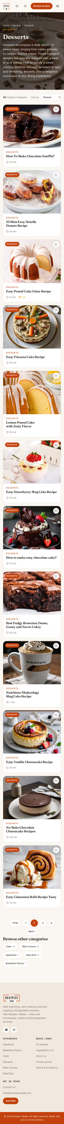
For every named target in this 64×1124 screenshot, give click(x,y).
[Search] (17, 6)
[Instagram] (14, 1030)
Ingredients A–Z (45, 1050)
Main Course (30, 946)
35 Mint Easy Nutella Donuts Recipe (21, 223)
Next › (32, 931)
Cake (10, 946)
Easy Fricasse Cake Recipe (25, 357)
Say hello (11, 1100)
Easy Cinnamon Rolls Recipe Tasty (31, 897)
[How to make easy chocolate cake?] (32, 527)
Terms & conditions (47, 1067)
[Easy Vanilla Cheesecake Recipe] (32, 732)
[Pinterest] (6, 1030)
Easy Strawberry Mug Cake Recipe (31, 492)
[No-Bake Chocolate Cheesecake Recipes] (32, 797)
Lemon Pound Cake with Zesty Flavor (20, 424)
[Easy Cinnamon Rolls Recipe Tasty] (32, 867)
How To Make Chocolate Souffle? (30, 156)
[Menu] (57, 6)
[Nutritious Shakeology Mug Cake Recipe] (32, 662)
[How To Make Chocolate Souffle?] (32, 126)
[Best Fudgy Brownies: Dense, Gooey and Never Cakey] (32, 593)
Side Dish (32, 955)
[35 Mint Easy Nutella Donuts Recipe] (32, 192)
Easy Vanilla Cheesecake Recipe (29, 762)
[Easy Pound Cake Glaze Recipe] (32, 261)
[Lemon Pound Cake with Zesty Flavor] (32, 392)
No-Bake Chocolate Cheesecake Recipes (20, 829)
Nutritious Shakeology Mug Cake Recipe (22, 694)
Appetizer (12, 955)
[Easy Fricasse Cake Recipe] (32, 327)
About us (41, 1056)
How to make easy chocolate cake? (31, 557)
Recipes (17, 25)
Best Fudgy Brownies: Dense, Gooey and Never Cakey (27, 625)
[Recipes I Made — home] (6, 6)
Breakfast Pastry (16, 963)
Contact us (9, 1087)
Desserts (12, 152)
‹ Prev (15, 922)
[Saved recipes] (25, 6)
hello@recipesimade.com (17, 1093)
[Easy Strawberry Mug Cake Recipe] (32, 462)
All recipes (42, 1044)
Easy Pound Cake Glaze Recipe (28, 291)
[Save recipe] (56, 109)
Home (6, 25)
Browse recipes (41, 6)
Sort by (35, 97)
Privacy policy (44, 1061)
